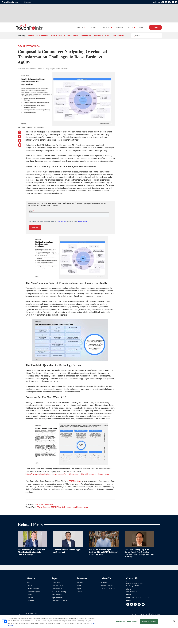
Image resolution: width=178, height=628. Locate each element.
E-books (79, 592)
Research (79, 586)
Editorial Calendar (106, 586)
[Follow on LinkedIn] (166, 2)
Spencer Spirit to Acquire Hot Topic (95, 35)
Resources (105, 27)
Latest (80, 27)
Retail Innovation (57, 595)
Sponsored (30, 601)
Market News (56, 583)
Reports (79, 589)
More (141, 27)
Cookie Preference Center (126, 621)
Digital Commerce (57, 598)
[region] (89, 621)
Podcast (120, 27)
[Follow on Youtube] (176, 2)
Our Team (104, 583)
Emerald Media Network (11, 2)
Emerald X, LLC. (143, 614)
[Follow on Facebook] (162, 2)
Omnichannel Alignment (59, 601)
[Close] (174, 621)
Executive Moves (57, 589)
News (29, 583)
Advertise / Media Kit (108, 589)
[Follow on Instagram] (173, 2)
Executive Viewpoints (29, 46)
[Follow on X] (169, 2)
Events (130, 27)
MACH (54, 507)
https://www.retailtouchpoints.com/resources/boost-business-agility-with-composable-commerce (67, 474)
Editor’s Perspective (33, 589)
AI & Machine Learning (59, 592)
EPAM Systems (43, 507)
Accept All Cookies (149, 621)
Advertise (27, 2)
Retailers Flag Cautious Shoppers (64, 35)
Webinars (80, 583)
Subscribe (155, 27)
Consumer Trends (57, 586)
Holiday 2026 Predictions (38, 35)
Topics (92, 27)
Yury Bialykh (62, 507)
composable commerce (78, 507)
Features (29, 586)
